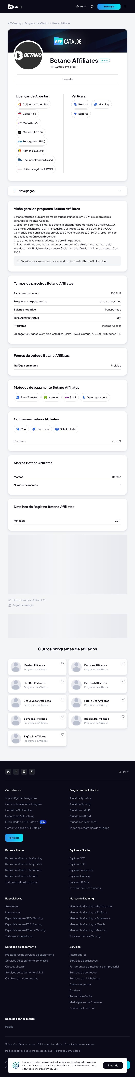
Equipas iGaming (79, 876)
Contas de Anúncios (81, 1008)
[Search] (92, 6)
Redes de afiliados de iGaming (23, 858)
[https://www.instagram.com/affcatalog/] (24, 772)
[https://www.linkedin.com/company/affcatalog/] (8, 772)
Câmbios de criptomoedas (21, 978)
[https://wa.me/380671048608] (32, 772)
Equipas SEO (77, 864)
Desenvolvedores (80, 984)
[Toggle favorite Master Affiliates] (62, 663)
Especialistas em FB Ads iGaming (25, 930)
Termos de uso (27, 1044)
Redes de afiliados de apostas (23, 864)
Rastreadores (77, 954)
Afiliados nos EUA (80, 810)
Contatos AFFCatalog (18, 810)
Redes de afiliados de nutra (21, 876)
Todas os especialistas (18, 936)
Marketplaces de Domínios (85, 1002)
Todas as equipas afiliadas (85, 888)
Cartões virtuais (15, 966)
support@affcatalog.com (21, 798)
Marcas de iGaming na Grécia (87, 924)
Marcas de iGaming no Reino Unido (90, 906)
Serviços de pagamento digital (24, 972)
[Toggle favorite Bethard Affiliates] (123, 681)
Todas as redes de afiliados (21, 882)
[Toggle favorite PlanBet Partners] (62, 681)
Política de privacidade (50, 1044)
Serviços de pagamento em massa (26, 960)
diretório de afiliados (80, 261)
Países (9, 1026)
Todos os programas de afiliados (89, 827)
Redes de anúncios (81, 996)
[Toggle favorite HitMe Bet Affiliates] (123, 698)
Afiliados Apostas (80, 798)
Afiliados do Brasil (80, 816)
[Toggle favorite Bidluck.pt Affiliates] (123, 716)
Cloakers (74, 990)
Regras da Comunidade (67, 1050)
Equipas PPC (77, 858)
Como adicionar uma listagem (23, 804)
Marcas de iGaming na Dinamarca (89, 918)
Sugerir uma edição (23, 605)
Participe (14, 837)
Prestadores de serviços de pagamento (29, 954)
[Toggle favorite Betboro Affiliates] (123, 663)
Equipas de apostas (81, 870)
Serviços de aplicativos (83, 960)
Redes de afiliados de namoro (23, 870)
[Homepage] (15, 6)
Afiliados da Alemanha (82, 821)
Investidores (13, 912)
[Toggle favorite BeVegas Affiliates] (62, 716)
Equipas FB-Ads (79, 882)
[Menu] (125, 7)
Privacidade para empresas (79, 1044)
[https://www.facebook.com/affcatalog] (16, 772)
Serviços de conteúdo (83, 972)
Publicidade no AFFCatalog (25, 821)
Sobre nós (10, 1044)
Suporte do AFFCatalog (19, 816)
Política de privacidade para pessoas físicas (28, 1050)
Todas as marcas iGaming (85, 936)
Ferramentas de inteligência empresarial (94, 966)
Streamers (12, 906)
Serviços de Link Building (84, 978)
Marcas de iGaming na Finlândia (88, 912)
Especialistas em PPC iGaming (23, 924)
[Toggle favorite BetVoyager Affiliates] (62, 698)
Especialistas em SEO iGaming (24, 918)
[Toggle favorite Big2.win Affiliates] (62, 734)
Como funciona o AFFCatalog (23, 827)
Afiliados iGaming (80, 804)
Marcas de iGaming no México (87, 930)
